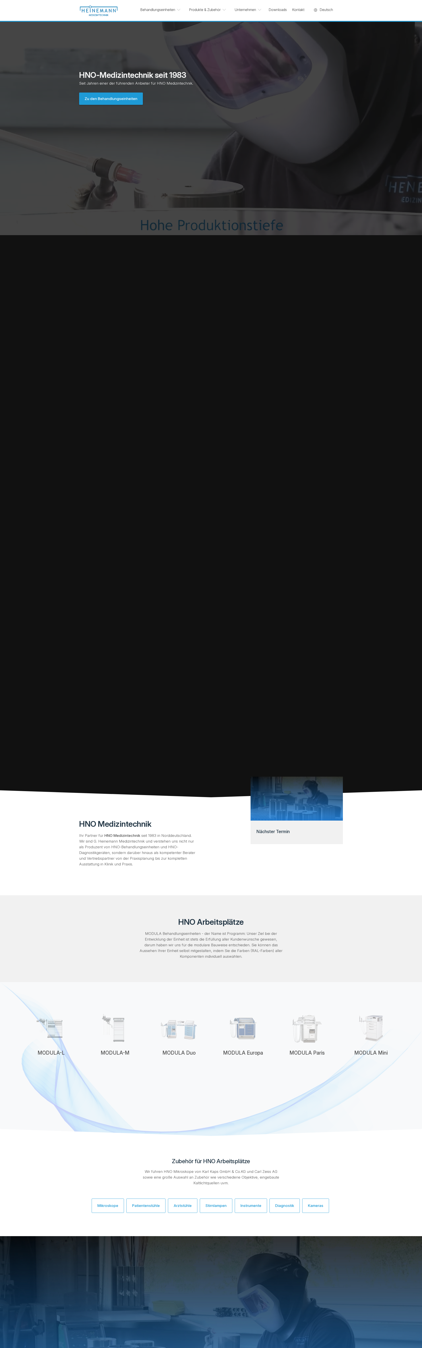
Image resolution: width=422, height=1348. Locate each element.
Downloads (278, 9)
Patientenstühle (146, 1205)
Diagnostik (284, 1205)
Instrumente (250, 1205)
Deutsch (326, 9)
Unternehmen (245, 9)
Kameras (315, 1205)
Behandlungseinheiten (157, 9)
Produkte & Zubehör (205, 9)
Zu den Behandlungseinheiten (111, 98)
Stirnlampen (216, 1205)
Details (51, 1070)
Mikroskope (107, 1205)
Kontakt (298, 9)
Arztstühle (183, 1205)
